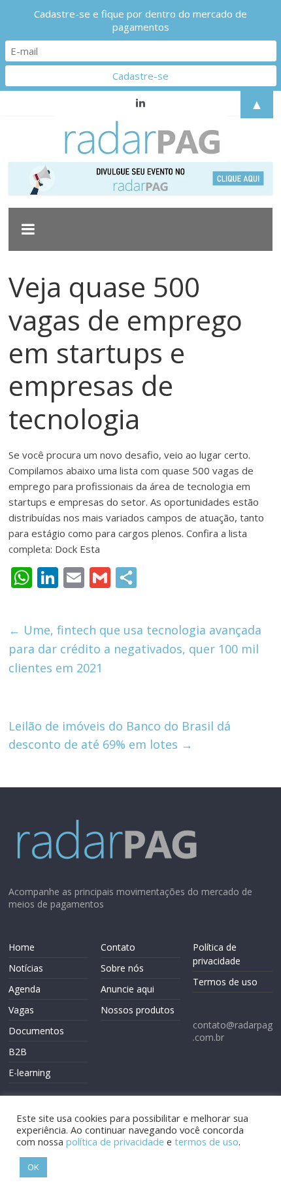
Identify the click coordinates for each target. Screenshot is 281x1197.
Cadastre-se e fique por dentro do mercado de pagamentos (140, 20)
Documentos (36, 1031)
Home (21, 947)
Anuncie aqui (127, 989)
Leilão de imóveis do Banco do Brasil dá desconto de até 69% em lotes (119, 735)
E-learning (29, 1072)
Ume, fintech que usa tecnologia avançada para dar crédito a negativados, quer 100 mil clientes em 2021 (134, 649)
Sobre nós (122, 968)
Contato (118, 947)
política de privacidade (115, 1141)
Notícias (25, 968)
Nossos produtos (137, 1010)
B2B (17, 1051)
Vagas (21, 1010)
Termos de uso (225, 982)
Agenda (24, 989)
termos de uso (206, 1141)
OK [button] (33, 1167)
